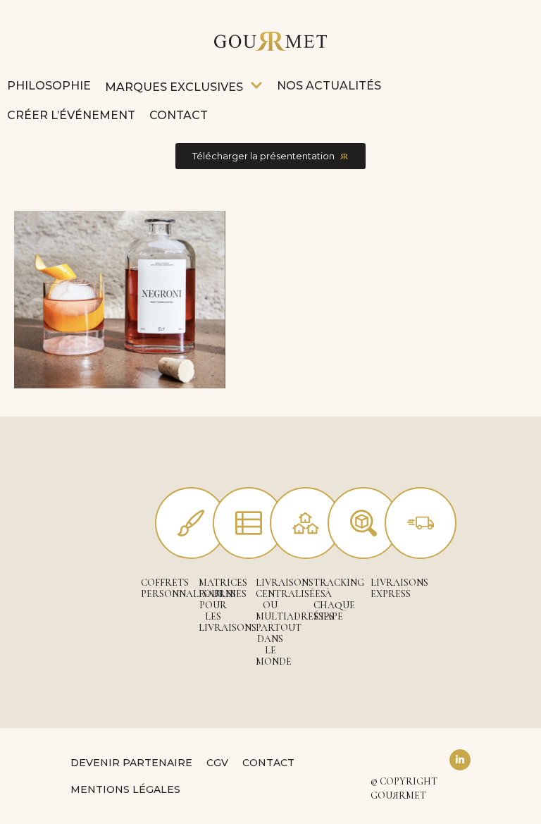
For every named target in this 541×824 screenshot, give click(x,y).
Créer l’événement (71, 115)
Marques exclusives (174, 87)
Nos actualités (329, 85)
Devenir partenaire (131, 762)
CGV (217, 762)
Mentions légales (125, 789)
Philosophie (49, 85)
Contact (178, 115)
